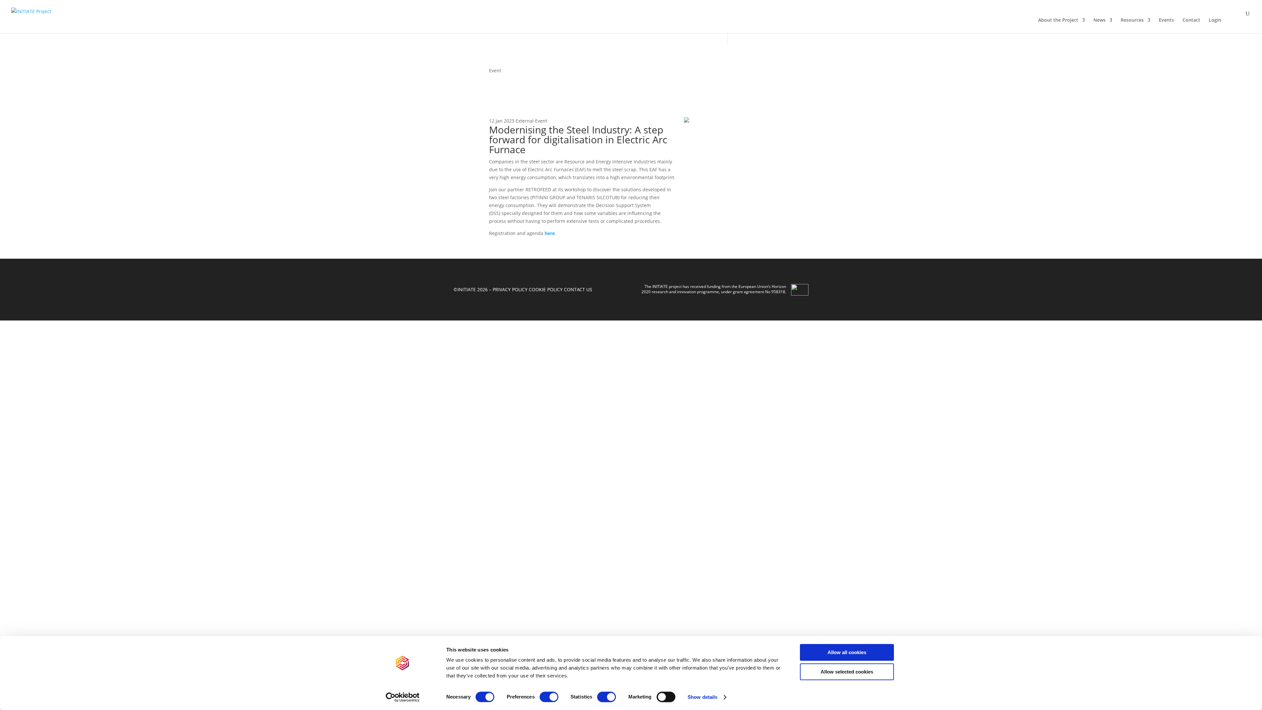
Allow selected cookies (847, 671)
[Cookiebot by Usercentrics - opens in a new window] (403, 697)
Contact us (578, 289)
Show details (702, 697)
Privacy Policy (510, 289)
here (550, 233)
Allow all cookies (847, 652)
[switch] (549, 697)
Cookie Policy (546, 289)
